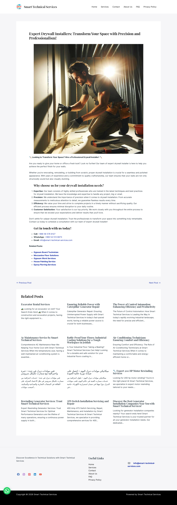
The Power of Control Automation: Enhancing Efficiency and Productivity (134, 305)
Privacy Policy (150, 7)
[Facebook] (18, 474)
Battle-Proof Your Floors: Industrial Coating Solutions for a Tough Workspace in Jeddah (86, 340)
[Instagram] (24, 474)
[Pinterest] (29, 474)
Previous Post (23, 283)
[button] (7, 490)
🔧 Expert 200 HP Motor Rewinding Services (133, 372)
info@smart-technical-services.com (56, 240)
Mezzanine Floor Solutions (46, 255)
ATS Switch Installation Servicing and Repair (88, 402)
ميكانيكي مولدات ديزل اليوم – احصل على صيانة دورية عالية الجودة (88, 372)
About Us (128, 7)
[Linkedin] (35, 474)
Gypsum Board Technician (46, 252)
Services (105, 7)
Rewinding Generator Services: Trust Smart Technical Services (41, 402)
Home (94, 7)
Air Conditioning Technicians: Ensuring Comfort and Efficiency (131, 339)
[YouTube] (40, 474)
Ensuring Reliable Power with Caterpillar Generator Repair (83, 305)
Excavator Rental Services (35, 304)
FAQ (138, 7)
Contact (116, 7)
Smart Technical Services (40, 7)
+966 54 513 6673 (53, 237)
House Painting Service (45, 261)
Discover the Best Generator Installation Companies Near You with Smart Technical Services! (133, 403)
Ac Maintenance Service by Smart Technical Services (39, 339)
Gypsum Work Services (45, 258)
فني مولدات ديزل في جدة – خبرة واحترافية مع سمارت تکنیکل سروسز (39, 372)
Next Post (155, 283)
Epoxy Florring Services (45, 264)
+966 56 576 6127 (46, 234)
